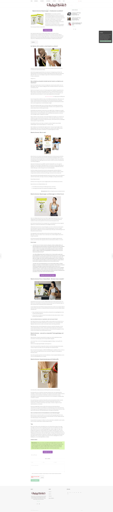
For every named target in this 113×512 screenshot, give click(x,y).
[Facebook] (26, 17)
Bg (78, 492)
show (36, 42)
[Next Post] (112, 256)
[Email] (26, 23)
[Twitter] (26, 19)
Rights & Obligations (51, 498)
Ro (80, 492)
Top (81, 510)
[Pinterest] (26, 21)
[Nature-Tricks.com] (56, 5)
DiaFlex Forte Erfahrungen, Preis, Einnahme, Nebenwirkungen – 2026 (77, 23)
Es (76, 492)
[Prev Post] (0, 256)
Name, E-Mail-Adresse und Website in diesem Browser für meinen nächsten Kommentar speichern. (46, 473)
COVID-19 (50, 491)
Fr (74, 492)
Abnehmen (47, 9)
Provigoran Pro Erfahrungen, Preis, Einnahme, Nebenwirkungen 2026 (76, 13)
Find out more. (106, 39)
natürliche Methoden (49, 96)
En (67, 492)
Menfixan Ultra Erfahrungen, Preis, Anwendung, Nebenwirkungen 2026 (76, 18)
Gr (67, 493)
